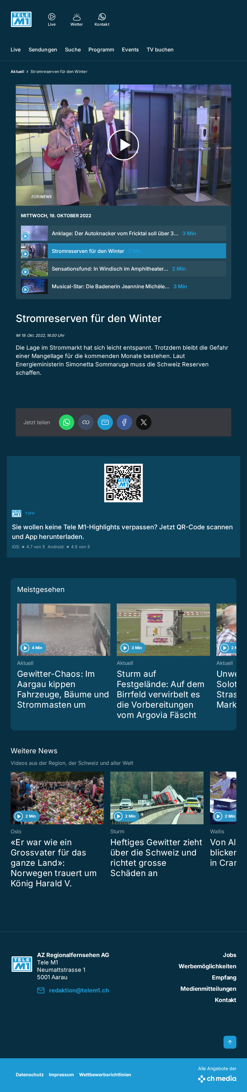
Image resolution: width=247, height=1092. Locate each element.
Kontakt (225, 1000)
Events (130, 49)
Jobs (229, 955)
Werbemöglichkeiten (207, 966)
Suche (73, 49)
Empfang (224, 977)
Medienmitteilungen (208, 988)
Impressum (61, 1074)
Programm (101, 49)
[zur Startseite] (21, 19)
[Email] (105, 422)
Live (16, 49)
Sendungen (43, 49)
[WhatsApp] (66, 422)
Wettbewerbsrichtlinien (105, 1074)
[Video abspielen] (123, 145)
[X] (143, 422)
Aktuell (17, 71)
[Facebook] (124, 422)
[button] (86, 422)
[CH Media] (217, 1077)
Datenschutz (30, 1074)
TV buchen (160, 49)
